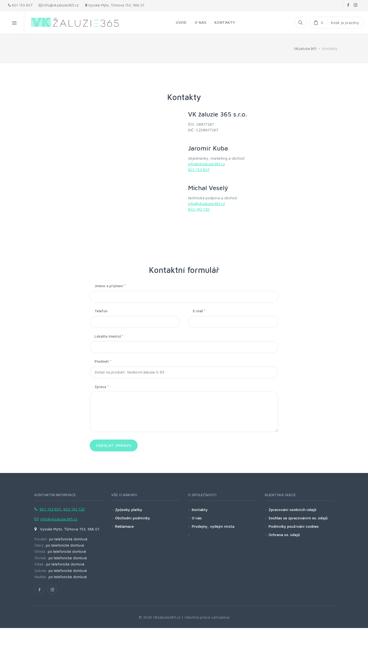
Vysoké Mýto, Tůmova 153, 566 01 (115, 5)
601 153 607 (21, 5)
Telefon (101, 311)
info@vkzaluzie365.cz (60, 5)
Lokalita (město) (109, 336)
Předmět (103, 361)
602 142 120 (199, 209)
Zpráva (102, 387)
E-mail (199, 311)
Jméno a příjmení (110, 286)
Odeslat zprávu (113, 445)
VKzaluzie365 (305, 48)
